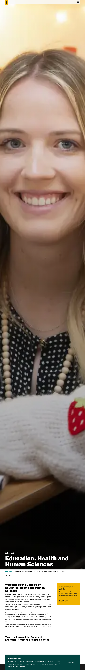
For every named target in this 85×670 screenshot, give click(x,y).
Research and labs (53, 571)
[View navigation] (78, 2)
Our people (37, 571)
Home (6, 575)
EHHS (10, 571)
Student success (27, 571)
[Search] (9, 2)
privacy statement (20, 666)
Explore (61, 1)
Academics (18, 571)
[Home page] (6, 2)
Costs (65, 1)
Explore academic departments (64, 601)
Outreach (44, 571)
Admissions (71, 1)
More (63, 571)
